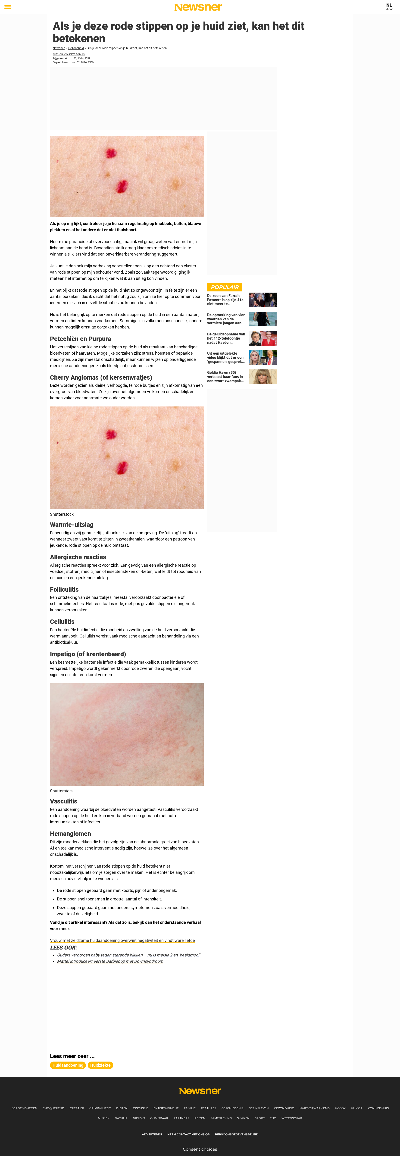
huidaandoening (68, 1065)
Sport (260, 1118)
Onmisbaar (159, 1118)
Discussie (140, 1108)
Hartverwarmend (315, 1108)
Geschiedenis (232, 1108)
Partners (181, 1118)
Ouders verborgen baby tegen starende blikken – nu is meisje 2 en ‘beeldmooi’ (128, 955)
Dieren (122, 1108)
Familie (190, 1108)
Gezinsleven (259, 1108)
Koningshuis (378, 1108)
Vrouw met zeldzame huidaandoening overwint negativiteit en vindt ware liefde (122, 940)
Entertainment (165, 1108)
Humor (356, 1108)
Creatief (77, 1108)
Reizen (199, 1118)
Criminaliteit (100, 1108)
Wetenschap (291, 1118)
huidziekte (100, 1065)
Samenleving (221, 1118)
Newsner (59, 48)
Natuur (121, 1118)
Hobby (340, 1108)
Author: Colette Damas (69, 54)
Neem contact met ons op (188, 1134)
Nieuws (139, 1118)
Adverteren (152, 1134)
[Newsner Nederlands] (198, 7)
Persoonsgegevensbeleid (236, 1134)
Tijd (273, 1118)
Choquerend (53, 1108)
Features (208, 1108)
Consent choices (200, 1149)
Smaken (243, 1118)
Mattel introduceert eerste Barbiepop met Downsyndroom (110, 961)
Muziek (103, 1118)
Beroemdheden (24, 1108)
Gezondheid (76, 48)
